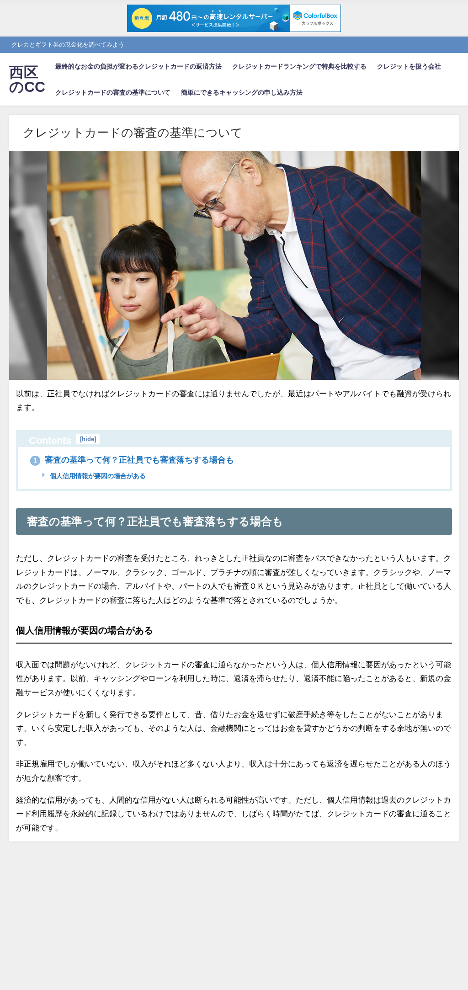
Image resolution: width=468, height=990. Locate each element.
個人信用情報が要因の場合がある (97, 476)
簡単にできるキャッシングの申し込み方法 (242, 92)
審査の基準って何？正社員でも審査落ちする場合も (133, 460)
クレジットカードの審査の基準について (112, 92)
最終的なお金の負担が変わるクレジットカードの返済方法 (138, 66)
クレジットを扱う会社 (409, 66)
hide (88, 439)
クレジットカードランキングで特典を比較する (299, 66)
